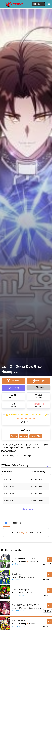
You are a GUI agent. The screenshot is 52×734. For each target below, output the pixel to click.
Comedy (23, 561)
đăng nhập (24, 532)
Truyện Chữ (39, 4)
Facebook (16, 523)
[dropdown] (48, 4)
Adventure (23, 592)
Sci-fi (32, 592)
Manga (32, 623)
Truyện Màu (35, 436)
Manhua (23, 608)
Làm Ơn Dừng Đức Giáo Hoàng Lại (22, 369)
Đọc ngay (40, 381)
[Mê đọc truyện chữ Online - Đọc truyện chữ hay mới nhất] (13, 4)
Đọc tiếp (15, 388)
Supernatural (34, 608)
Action (14, 436)
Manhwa (23, 436)
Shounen (31, 577)
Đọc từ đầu (16, 381)
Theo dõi (40, 387)
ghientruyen (32, 448)
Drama (22, 577)
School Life (33, 561)
